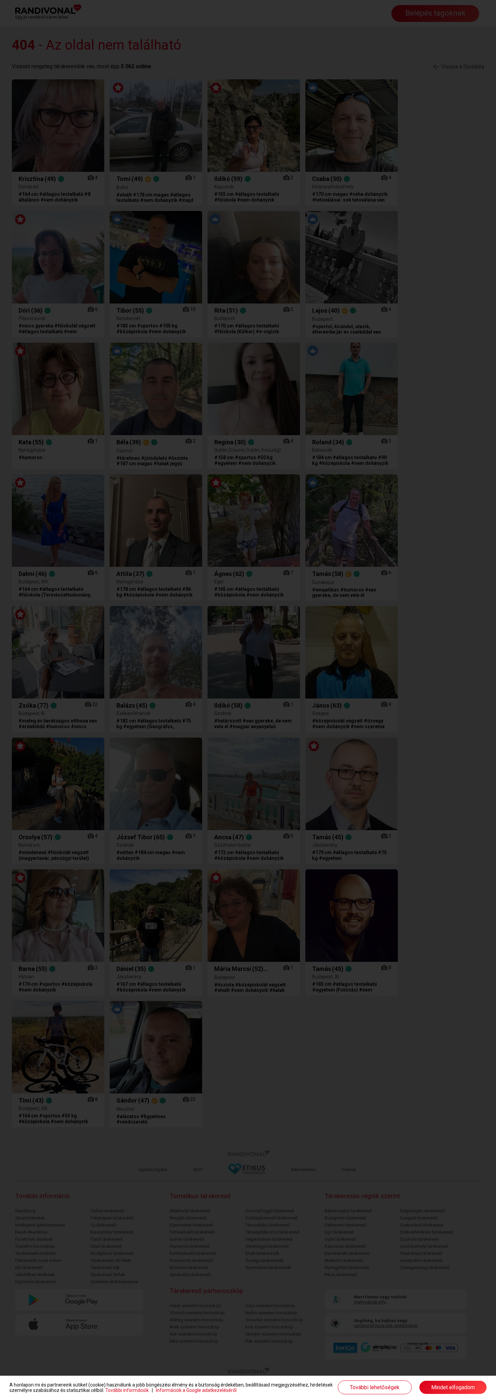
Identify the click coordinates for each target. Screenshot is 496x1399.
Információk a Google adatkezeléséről (196, 1390)
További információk (127, 1390)
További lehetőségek (374, 1387)
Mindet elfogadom (453, 1387)
